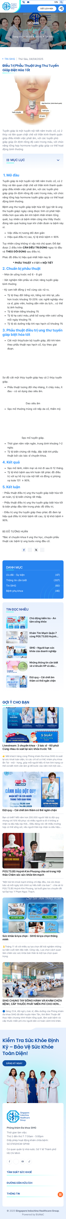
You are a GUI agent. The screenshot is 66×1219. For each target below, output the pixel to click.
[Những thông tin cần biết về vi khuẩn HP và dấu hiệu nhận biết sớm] (33, 667)
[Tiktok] (29, 1161)
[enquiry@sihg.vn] (28, 2)
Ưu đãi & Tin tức (34, 36)
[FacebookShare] (24, 550)
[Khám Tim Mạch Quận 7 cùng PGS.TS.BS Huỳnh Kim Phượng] (33, 637)
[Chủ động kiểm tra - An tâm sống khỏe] (33, 622)
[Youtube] (22, 1161)
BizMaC (40, 1214)
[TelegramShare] (42, 550)
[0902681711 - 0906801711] (23, 2)
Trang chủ (17, 36)
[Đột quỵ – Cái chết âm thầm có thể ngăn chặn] (33, 682)
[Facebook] (9, 1161)
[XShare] (36, 550)
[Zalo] (16, 1161)
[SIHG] (9, 6)
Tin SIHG (49, 36)
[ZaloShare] (30, 550)
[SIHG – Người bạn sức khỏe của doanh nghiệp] (33, 652)
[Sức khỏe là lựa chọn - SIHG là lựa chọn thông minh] (33, 928)
